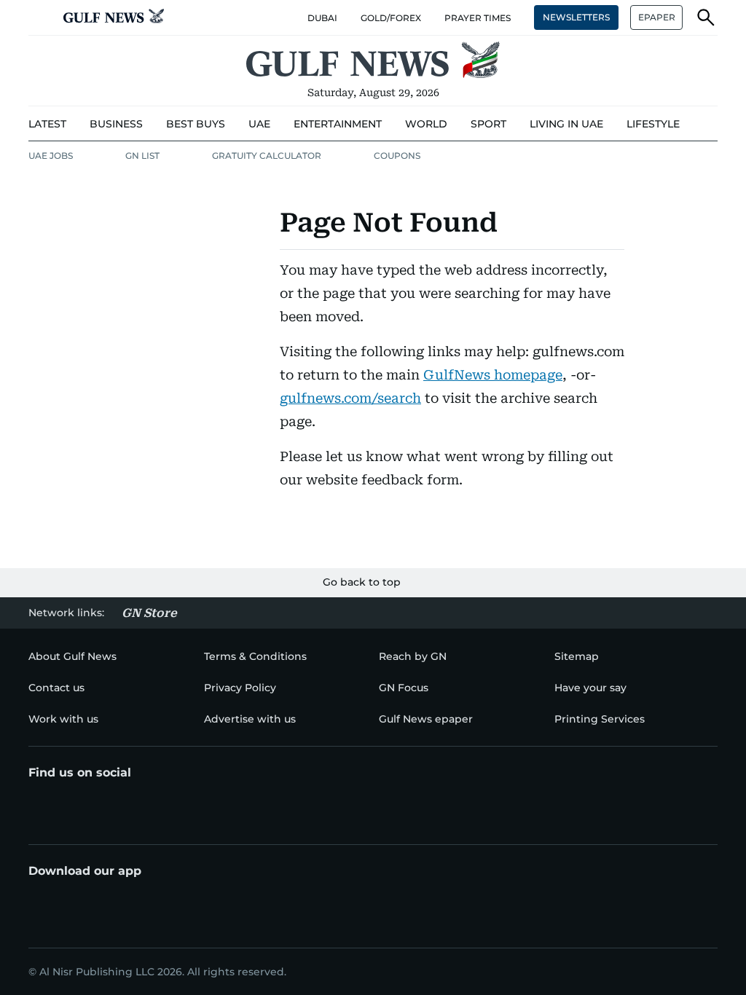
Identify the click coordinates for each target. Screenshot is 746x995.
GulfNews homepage (492, 374)
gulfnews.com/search (350, 398)
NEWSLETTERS (576, 17)
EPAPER (656, 17)
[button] (40, 17)
